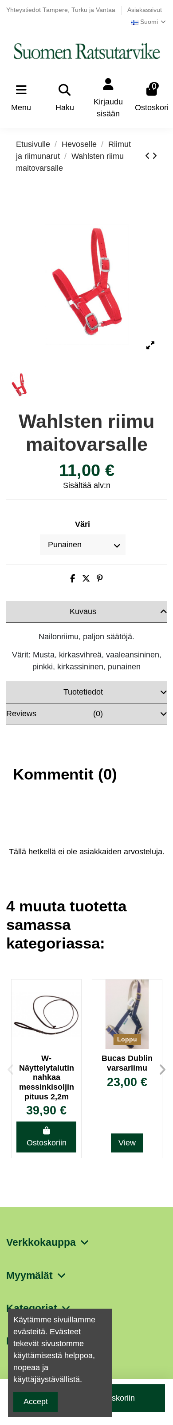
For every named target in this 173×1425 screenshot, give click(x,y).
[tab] (86, 612)
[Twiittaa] (86, 578)
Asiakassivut (144, 10)
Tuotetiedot (83, 692)
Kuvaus (83, 611)
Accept (36, 1401)
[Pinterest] (100, 578)
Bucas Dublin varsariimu (127, 1063)
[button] (10, 1069)
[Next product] (154, 156)
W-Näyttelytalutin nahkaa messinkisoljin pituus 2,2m (46, 1077)
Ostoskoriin (47, 1142)
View (127, 1142)
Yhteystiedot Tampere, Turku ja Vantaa (61, 10)
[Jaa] (72, 578)
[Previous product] (148, 156)
